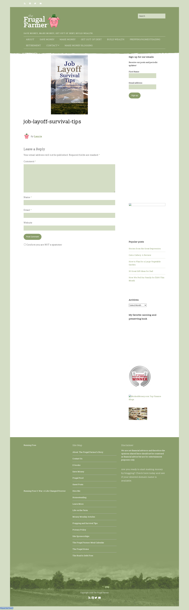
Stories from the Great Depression (145, 248)
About (30, 39)
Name (28, 197)
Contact (51, 45)
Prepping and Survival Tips (85, 523)
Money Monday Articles (83, 516)
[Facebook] (30, 3)
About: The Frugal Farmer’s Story (87, 452)
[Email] (40, 3)
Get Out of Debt (91, 39)
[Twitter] (35, 3)
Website (28, 222)
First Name (134, 71)
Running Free (30, 445)
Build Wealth (115, 39)
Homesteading (79, 497)
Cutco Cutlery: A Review (140, 255)
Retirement (33, 45)
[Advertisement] (147, 149)
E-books (76, 465)
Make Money (67, 39)
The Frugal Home (80, 549)
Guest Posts (77, 484)
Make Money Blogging (79, 45)
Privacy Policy (79, 529)
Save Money (47, 39)
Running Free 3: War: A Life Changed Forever (45, 491)
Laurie (38, 136)
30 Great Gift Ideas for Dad (141, 271)
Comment (30, 161)
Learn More (78, 504)
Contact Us (77, 458)
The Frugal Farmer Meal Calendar (88, 542)
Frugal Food (77, 478)
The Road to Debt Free (82, 555)
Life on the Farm (80, 510)
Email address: (136, 82)
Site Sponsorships (80, 536)
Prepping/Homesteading (145, 39)
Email (28, 210)
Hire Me (76, 491)
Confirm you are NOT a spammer (44, 244)
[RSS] (25, 3)
